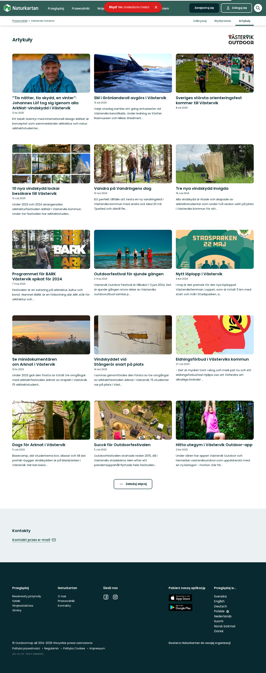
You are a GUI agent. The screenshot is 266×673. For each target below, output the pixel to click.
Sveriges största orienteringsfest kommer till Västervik (209, 100)
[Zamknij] (156, 7)
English (219, 601)
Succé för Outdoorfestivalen (122, 444)
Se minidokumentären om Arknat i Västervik (34, 362)
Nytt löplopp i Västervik (199, 274)
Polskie (219, 611)
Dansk (219, 631)
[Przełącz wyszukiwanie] (258, 8)
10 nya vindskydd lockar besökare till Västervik (36, 191)
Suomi (218, 621)
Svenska (220, 596)
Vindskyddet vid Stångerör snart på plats (119, 362)
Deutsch (220, 606)
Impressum (97, 648)
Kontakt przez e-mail (31, 540)
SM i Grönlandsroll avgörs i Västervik (130, 98)
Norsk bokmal (224, 626)
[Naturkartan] (21, 8)
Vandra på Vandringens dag (122, 188)
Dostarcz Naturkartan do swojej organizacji (199, 643)
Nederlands (223, 616)
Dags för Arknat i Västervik (38, 444)
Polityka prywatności (26, 648)
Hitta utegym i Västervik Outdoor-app (214, 444)
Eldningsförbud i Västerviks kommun (212, 359)
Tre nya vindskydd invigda (202, 188)
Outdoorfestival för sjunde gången (129, 274)
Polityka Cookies (74, 648)
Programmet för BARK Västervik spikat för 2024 (37, 276)
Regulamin (52, 648)
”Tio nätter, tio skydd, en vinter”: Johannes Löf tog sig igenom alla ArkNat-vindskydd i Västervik (45, 103)
